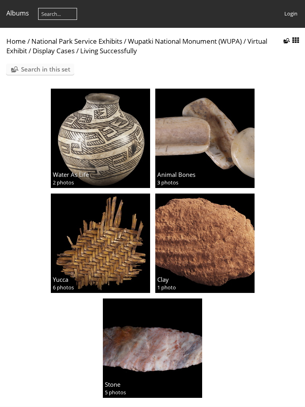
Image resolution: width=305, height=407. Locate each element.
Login (290, 13)
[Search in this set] (286, 40)
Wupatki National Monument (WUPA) (185, 41)
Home (16, 41)
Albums (17, 13)
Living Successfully (108, 50)
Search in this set (45, 69)
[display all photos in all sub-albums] (295, 41)
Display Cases (54, 50)
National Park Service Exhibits (76, 41)
